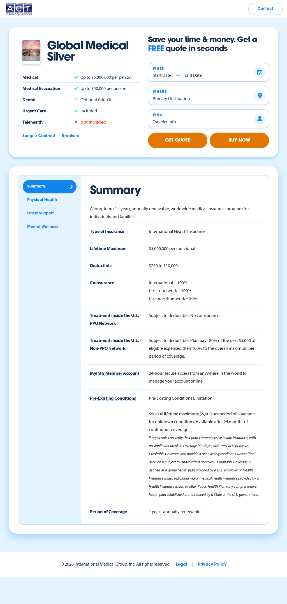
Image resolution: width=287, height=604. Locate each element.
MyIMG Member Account (114, 373)
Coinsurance (102, 282)
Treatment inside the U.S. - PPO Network (115, 319)
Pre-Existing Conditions (113, 398)
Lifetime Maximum (108, 248)
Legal (181, 565)
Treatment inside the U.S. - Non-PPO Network (115, 344)
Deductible (101, 265)
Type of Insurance (107, 231)
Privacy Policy (212, 565)
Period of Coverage (108, 511)
